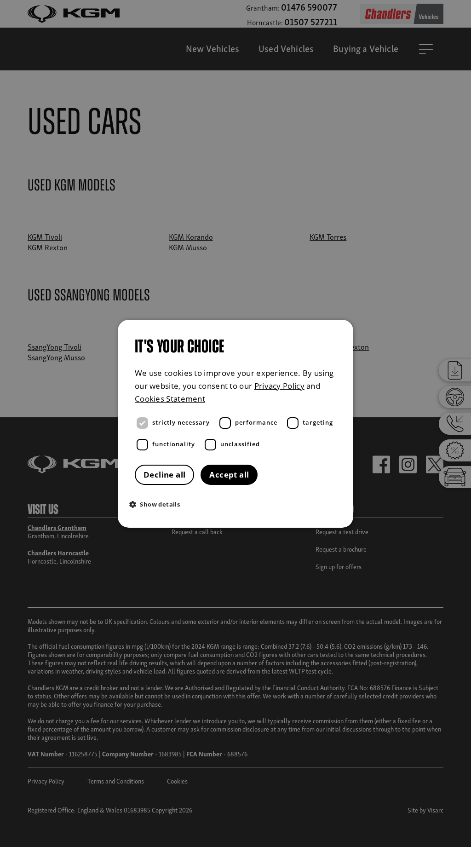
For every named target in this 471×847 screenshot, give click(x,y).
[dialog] (235, 423)
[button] (237, 504)
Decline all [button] (164, 474)
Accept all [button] (229, 474)
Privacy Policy (279, 385)
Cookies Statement (170, 398)
